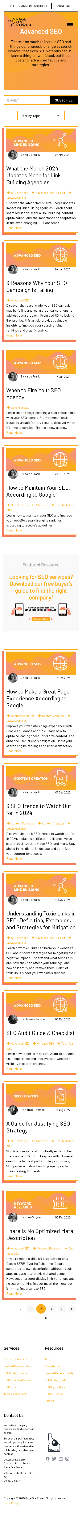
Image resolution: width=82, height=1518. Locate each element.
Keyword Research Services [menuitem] (19, 1366)
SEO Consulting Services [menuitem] (18, 1380)
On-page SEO (45, 1043)
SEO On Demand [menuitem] (54, 1393)
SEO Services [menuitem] (11, 1387)
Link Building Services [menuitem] (16, 1373)
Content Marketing (23, 715)
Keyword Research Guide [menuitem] (59, 1373)
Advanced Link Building (50, 192)
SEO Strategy (19, 192)
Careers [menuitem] (49, 1400)
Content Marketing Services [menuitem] (20, 1359)
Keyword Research (49, 1248)
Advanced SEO (16, 198)
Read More (14, 228)
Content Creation (53, 715)
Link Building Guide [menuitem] (55, 1380)
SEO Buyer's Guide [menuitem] (55, 1387)
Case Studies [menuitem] (52, 1366)
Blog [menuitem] (47, 1359)
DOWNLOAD (63, 6)
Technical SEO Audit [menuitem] (15, 1393)
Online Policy (11, 1503)
